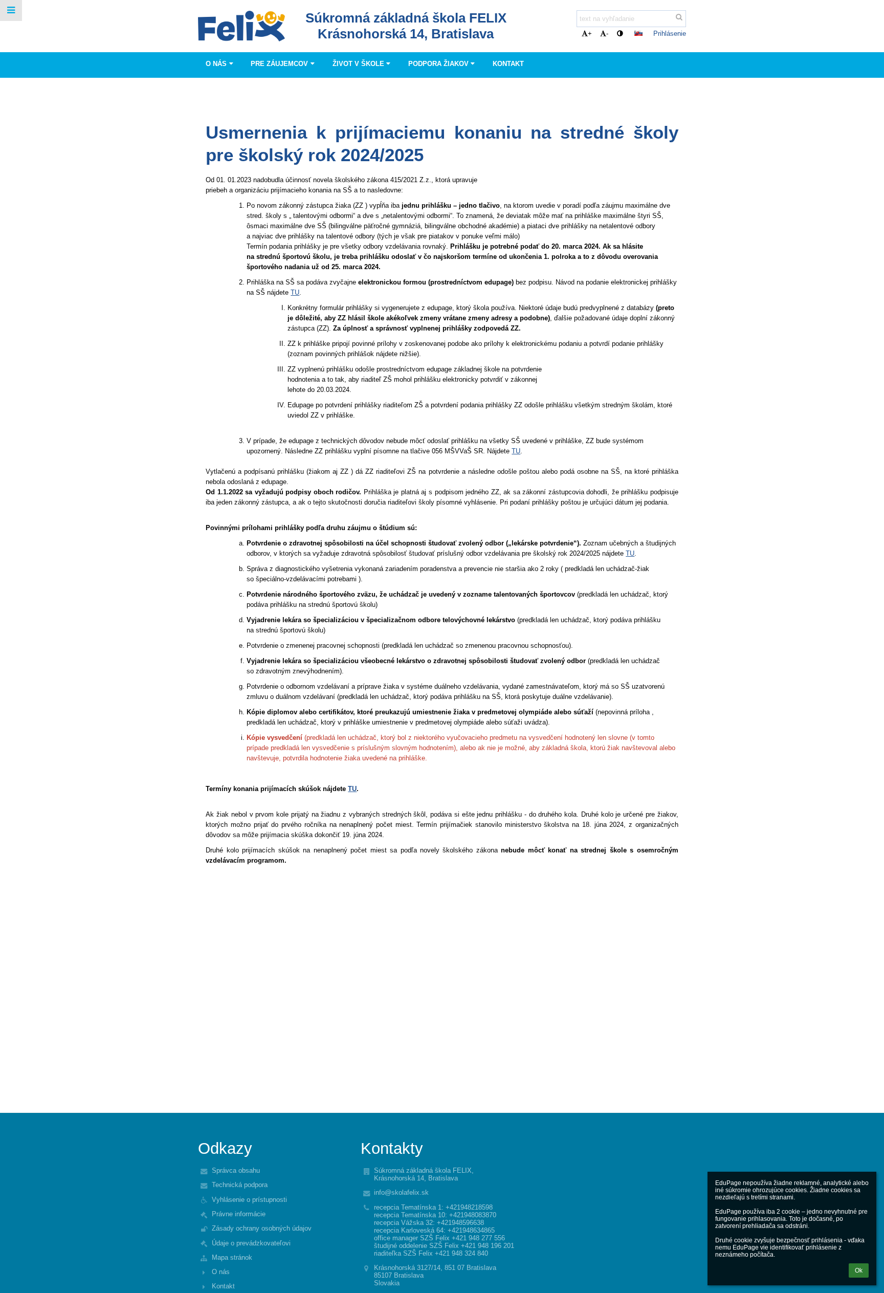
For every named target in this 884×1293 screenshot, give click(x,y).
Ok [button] (859, 1270)
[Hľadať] (679, 17)
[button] (619, 33)
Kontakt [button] (508, 64)
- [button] (607, 33)
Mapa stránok (232, 1257)
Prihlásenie (669, 33)
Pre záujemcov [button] (279, 64)
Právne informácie (239, 1214)
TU (295, 292)
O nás (221, 1272)
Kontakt (223, 1286)
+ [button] (590, 33)
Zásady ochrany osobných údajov (262, 1228)
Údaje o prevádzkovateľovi (251, 1243)
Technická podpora (240, 1185)
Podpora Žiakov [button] (438, 64)
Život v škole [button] (358, 64)
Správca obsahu (236, 1170)
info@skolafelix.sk (401, 1192)
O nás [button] (216, 64)
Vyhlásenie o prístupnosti (249, 1199)
